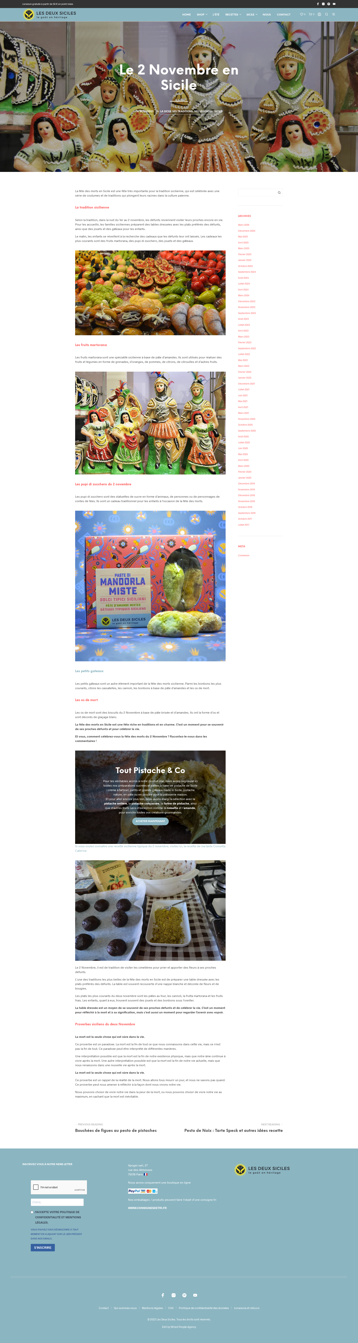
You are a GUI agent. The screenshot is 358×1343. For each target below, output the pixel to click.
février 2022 (244, 371)
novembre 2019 (246, 489)
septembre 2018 (246, 512)
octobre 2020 (245, 424)
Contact (284, 14)
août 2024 (243, 277)
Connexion (243, 555)
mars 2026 (243, 224)
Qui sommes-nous (125, 1308)
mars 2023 (243, 336)
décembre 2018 (246, 495)
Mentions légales (152, 1308)
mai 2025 (243, 236)
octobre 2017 (245, 518)
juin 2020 (243, 448)
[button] (302, 14)
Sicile (250, 14)
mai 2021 (242, 401)
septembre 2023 (247, 313)
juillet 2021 (243, 389)
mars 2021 (243, 412)
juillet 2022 (244, 354)
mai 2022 (243, 360)
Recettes (231, 14)
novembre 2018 (246, 501)
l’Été (216, 14)
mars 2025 (243, 248)
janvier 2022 (244, 377)
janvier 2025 (244, 260)
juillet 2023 (244, 324)
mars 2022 (243, 365)
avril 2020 (243, 459)
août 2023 (243, 318)
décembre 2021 (246, 383)
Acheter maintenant (150, 821)
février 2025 (244, 254)
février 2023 (244, 342)
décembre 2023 (246, 301)
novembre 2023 (246, 307)
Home (186, 14)
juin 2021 (243, 395)
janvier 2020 (244, 477)
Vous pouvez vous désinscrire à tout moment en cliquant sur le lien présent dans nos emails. (56, 1234)
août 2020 (243, 436)
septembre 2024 (247, 271)
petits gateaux (89, 671)
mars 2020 (243, 465)
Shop (200, 14)
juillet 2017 (243, 524)
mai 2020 (243, 454)
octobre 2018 (245, 506)
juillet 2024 (244, 283)
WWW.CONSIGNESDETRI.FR (147, 1208)
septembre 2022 (247, 348)
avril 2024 (243, 289)
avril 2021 (243, 407)
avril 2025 (243, 242)
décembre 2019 (246, 483)
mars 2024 (243, 295)
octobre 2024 (245, 265)
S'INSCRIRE (42, 1247)
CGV (171, 1308)
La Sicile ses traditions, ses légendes (186, 111)
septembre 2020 (247, 430)
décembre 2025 (246, 230)
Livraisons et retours (246, 1308)
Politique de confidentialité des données (204, 1308)
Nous (267, 14)
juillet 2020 (244, 442)
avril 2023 (243, 330)
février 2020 (244, 471)
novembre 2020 (246, 418)
